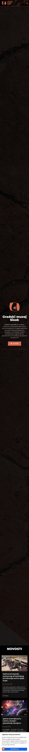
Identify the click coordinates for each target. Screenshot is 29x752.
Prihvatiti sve (14, 749)
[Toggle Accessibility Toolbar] (3, 748)
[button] (27, 3)
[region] (14, 742)
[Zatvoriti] (27, 733)
